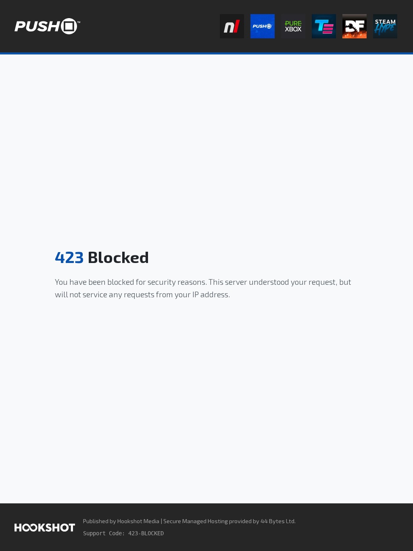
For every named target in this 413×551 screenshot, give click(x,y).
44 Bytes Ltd (277, 521)
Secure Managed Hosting (195, 521)
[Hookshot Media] (45, 527)
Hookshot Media (138, 521)
